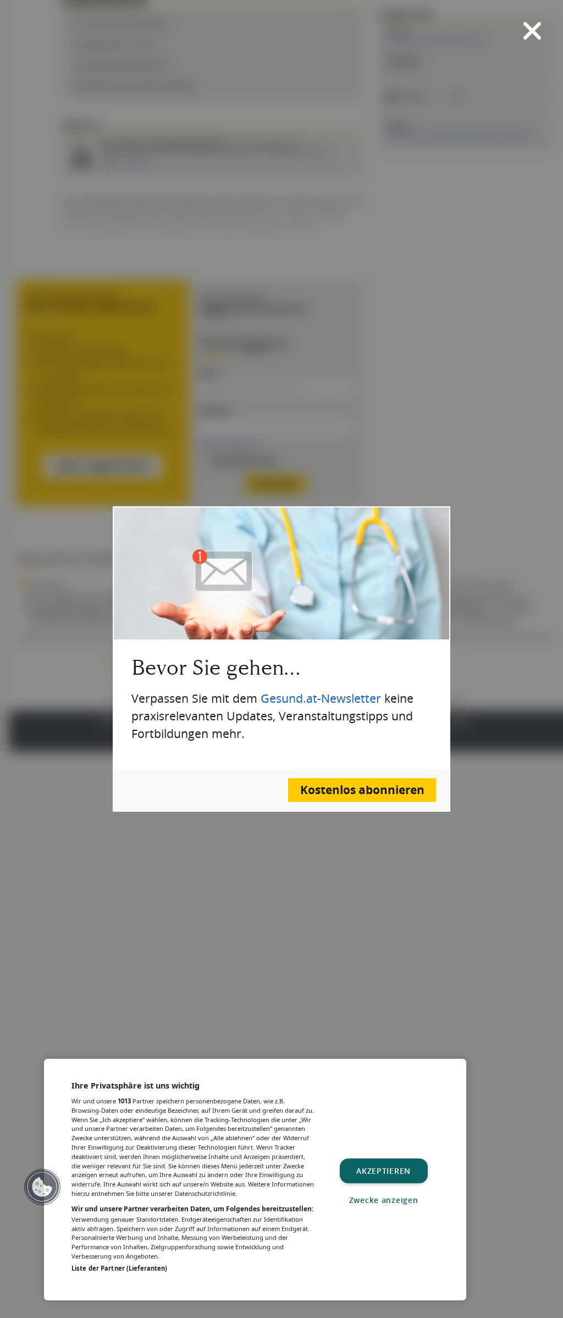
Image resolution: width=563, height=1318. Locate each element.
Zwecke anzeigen (383, 1200)
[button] (42, 1187)
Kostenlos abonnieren (362, 790)
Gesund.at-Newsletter (321, 698)
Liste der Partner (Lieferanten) (119, 1268)
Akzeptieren (383, 1171)
